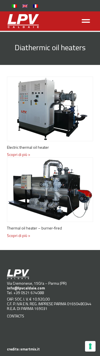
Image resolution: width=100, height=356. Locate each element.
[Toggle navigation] (85, 21)
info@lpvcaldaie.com (26, 288)
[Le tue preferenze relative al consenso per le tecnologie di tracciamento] (90, 346)
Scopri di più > (18, 154)
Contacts (15, 316)
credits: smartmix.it (23, 349)
